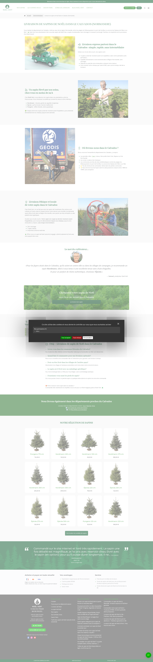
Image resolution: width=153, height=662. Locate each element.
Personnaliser (88, 338)
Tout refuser (77, 338)
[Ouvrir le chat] (148, 655)
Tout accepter (66, 338)
